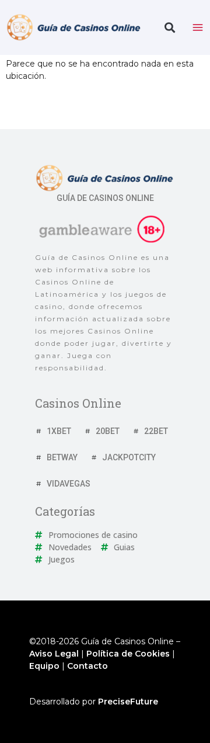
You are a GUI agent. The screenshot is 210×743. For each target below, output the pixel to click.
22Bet (156, 431)
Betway (62, 457)
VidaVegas (68, 483)
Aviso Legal (54, 653)
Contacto (87, 666)
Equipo (44, 666)
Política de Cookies (128, 653)
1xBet (59, 431)
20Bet (108, 431)
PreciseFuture (128, 701)
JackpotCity (129, 457)
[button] (169, 27)
